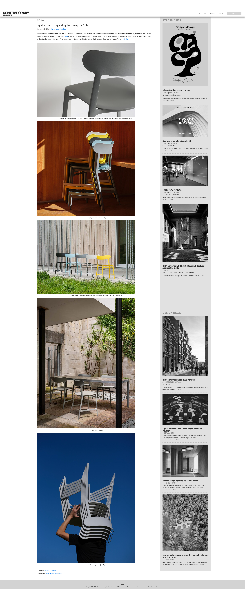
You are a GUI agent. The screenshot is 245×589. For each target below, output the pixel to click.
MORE (172, 100)
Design (47, 571)
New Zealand (54, 573)
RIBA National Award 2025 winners (179, 379)
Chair (47, 573)
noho (60, 573)
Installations (168, 433)
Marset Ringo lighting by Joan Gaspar (180, 480)
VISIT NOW (173, 143)
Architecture (168, 382)
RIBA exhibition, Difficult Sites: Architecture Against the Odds (183, 266)
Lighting (172, 483)
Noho (126, 39)
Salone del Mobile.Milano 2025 (177, 141)
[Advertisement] (207, 5)
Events (165, 92)
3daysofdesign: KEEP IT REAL (176, 90)
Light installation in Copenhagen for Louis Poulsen (182, 429)
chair (66, 36)
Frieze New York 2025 (173, 189)
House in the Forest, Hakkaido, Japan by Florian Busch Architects (185, 556)
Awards (178, 382)
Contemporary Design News (105, 587)
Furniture (53, 571)
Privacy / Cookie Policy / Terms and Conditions (141, 587)
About (157, 587)
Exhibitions (174, 92)
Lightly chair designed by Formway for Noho (63, 25)
